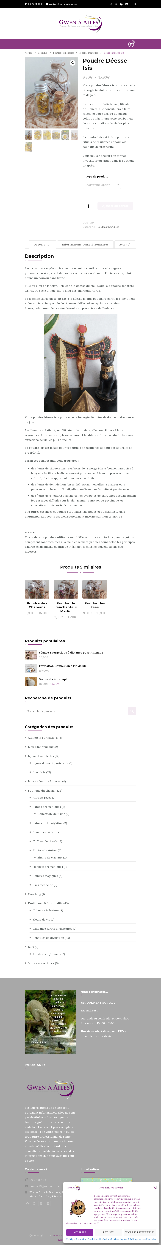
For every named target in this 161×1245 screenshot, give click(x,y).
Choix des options (37, 588)
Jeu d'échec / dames (47, 954)
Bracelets (39, 772)
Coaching (34, 894)
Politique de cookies (76, 1239)
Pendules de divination (48, 938)
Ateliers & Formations (43, 737)
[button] (154, 1187)
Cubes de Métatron (46, 910)
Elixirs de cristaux (49, 857)
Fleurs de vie (41, 919)
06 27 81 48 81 (39, 1180)
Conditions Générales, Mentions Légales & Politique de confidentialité (122, 1239)
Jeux (31, 947)
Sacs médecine (43, 885)
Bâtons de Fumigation (48, 823)
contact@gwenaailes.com (47, 1186)
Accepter (79, 1232)
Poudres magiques (108, 226)
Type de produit (96, 176)
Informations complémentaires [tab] (85, 244)
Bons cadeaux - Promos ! (44, 781)
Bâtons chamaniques (47, 807)
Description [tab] (42, 244)
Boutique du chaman (42, 790)
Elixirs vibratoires (45, 850)
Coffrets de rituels (45, 841)
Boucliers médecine (46, 832)
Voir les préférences (140, 1232)
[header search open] (135, 4)
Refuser (108, 1232)
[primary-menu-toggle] (28, 44)
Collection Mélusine (51, 814)
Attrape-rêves (42, 797)
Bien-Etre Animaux (41, 747)
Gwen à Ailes (59, 1235)
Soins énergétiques (41, 963)
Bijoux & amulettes (41, 756)
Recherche (132, 711)
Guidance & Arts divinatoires (52, 928)
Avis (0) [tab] (124, 244)
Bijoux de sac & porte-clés (51, 763)
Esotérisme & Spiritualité (45, 903)
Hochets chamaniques (48, 867)
